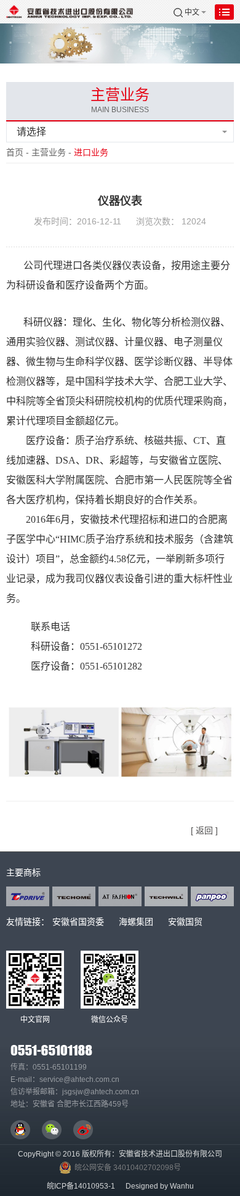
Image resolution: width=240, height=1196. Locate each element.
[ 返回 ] (204, 830)
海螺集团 (136, 922)
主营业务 (48, 152)
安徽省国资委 (78, 922)
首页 (14, 152)
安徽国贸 (185, 922)
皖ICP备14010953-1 (81, 1186)
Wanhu (182, 1186)
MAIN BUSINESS (120, 109)
